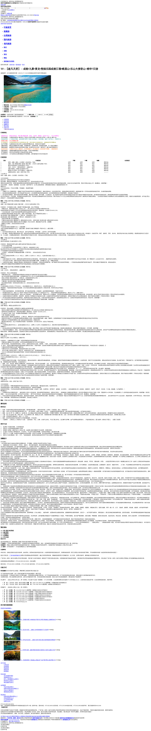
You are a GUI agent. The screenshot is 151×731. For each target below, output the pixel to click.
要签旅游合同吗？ (9, 691)
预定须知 (6, 126)
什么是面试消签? (8, 699)
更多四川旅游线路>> (6, 608)
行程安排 (6, 121)
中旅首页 (7, 27)
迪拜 (29, 20)
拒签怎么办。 (7, 701)
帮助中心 (3, 15)
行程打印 (11, 129)
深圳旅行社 (17, 555)
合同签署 (3, 685)
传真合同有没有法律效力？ (11, 688)
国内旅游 (7, 39)
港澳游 (6, 31)
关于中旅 (3, 663)
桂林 (13, 20)
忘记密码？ (11, 10)
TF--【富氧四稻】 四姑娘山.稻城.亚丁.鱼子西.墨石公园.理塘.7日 (38, 660)
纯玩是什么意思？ (9, 680)
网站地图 (42, 716)
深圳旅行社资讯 (9, 61)
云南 (8, 20)
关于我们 (3, 716)
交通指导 (13, 716)
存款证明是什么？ (9, 698)
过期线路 (47, 716)
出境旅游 (7, 35)
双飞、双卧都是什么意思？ (11, 679)
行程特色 (6, 119)
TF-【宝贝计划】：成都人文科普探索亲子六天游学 (34, 629)
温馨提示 (6, 124)
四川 (23, 64)
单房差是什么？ (8, 677)
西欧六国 (33, 20)
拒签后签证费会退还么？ (11, 696)
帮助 (5, 58)
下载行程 (6, 129)
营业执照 (6, 668)
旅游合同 (6, 669)
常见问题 (3, 674)
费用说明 (6, 122)
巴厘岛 (21, 20)
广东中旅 (11, 555)
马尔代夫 (25, 20)
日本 (18, 20)
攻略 (5, 51)
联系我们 (6, 671)
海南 (10, 20)
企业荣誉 (6, 666)
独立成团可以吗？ (9, 682)
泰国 (15, 20)
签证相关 (3, 694)
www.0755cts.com (14, 719)
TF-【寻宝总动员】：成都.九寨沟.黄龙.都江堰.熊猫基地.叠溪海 (37, 639)
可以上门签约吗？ (9, 690)
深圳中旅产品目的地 (6, 23)
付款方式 (6, 127)
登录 (2, 4)
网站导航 (8, 15)
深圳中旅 (11, 64)
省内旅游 (7, 44)
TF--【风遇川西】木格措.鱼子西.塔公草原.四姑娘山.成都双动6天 (38, 619)
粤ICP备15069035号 (14, 721)
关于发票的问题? (8, 675)
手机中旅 (36, 15)
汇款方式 (6, 664)
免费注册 (9, 13)
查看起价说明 (27, 105)
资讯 (5, 54)
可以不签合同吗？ (9, 687)
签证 (5, 47)
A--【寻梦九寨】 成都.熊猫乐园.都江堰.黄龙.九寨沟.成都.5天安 (37, 650)
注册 (4, 4)
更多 (37, 20)
